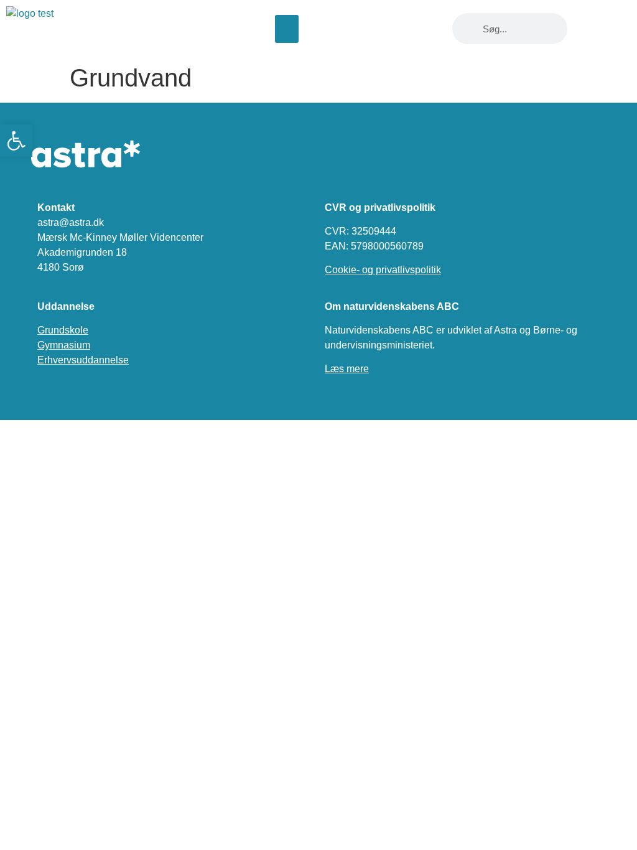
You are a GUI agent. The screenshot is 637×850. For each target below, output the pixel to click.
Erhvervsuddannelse (83, 360)
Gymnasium (63, 345)
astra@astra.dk (70, 222)
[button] (287, 29)
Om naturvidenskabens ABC (392, 306)
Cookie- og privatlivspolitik (383, 269)
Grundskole (62, 330)
